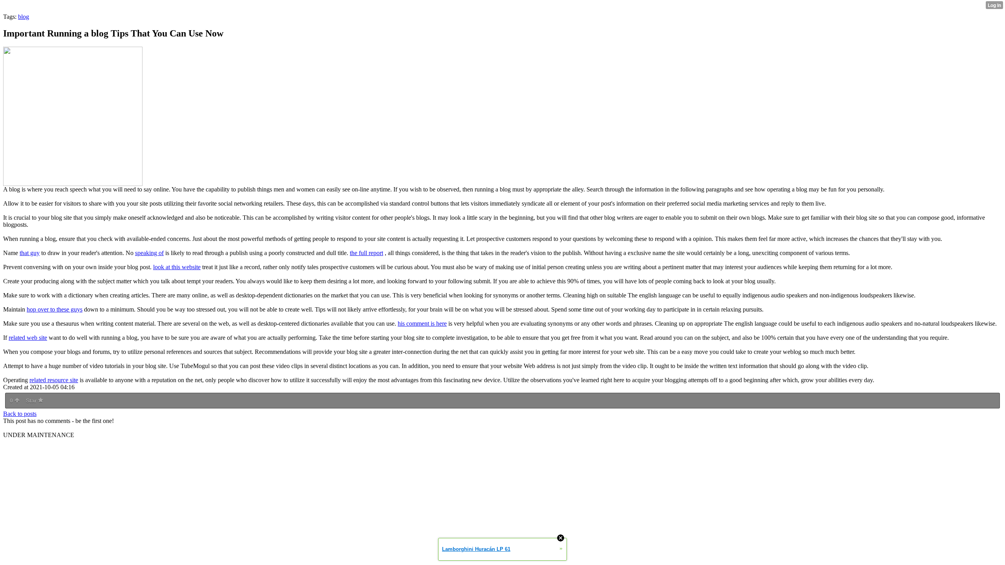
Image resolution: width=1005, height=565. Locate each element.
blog (23, 16)
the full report (366, 253)
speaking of (149, 253)
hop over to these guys (54, 309)
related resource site (53, 380)
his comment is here (422, 323)
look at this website (177, 267)
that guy (30, 253)
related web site (28, 337)
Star (32, 400)
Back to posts (20, 413)
